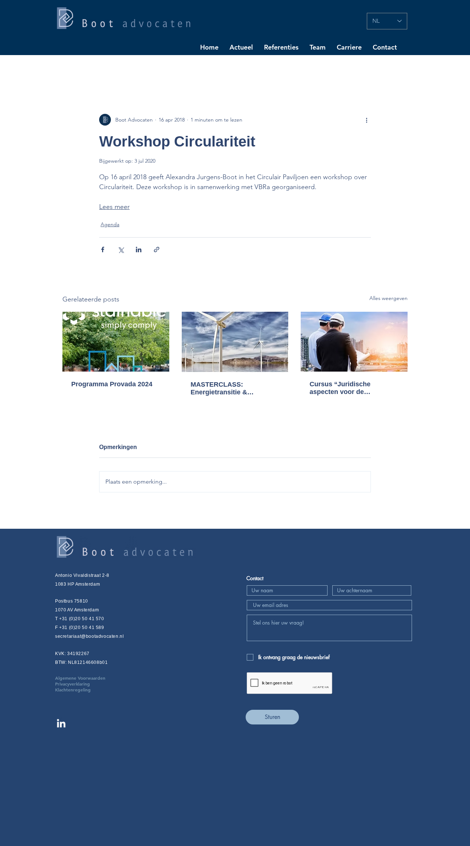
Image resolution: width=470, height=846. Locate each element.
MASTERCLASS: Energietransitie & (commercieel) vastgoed (228, 388)
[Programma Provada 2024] (115, 342)
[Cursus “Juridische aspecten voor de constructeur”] (354, 342)
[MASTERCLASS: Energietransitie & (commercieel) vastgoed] (235, 342)
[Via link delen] (156, 249)
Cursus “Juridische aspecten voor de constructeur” (340, 388)
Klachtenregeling (73, 690)
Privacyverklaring (83, 684)
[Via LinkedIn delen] (138, 249)
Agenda (110, 224)
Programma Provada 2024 (111, 384)
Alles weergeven (388, 298)
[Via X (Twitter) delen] (120, 249)
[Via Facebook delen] (102, 249)
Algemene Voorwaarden (91, 678)
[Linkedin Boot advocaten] (61, 723)
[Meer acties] (366, 119)
